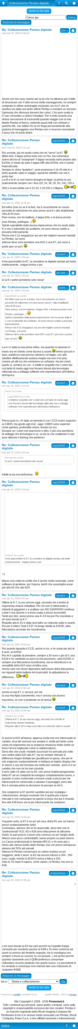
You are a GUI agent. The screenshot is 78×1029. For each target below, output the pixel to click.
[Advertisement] (38, 66)
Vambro (62, 595)
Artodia (72, 994)
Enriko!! (62, 254)
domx (63, 287)
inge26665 (60, 140)
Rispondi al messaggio (16, 22)
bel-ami (62, 272)
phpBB (16, 994)
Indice (5, 1025)
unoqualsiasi (59, 873)
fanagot (62, 685)
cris (64, 30)
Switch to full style (39, 10)
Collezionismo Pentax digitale (29, 3)
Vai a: (4, 981)
